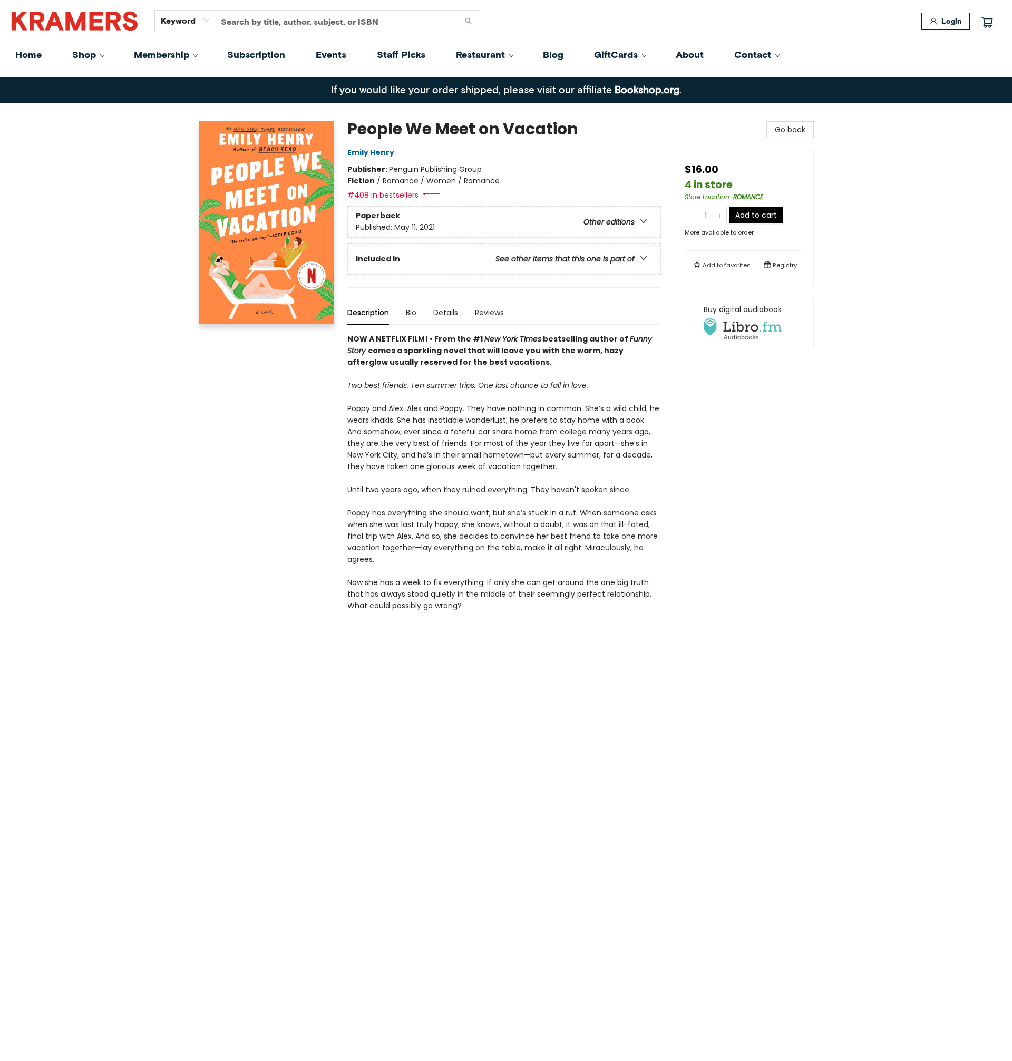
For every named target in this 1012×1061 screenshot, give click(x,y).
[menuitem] (28, 54)
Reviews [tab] (489, 312)
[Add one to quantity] (719, 215)
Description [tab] (368, 312)
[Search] (468, 21)
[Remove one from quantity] (691, 215)
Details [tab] (445, 312)
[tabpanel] (504, 484)
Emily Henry (370, 152)
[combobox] (185, 21)
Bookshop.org (647, 89)
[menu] (506, 54)
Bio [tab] (411, 312)
